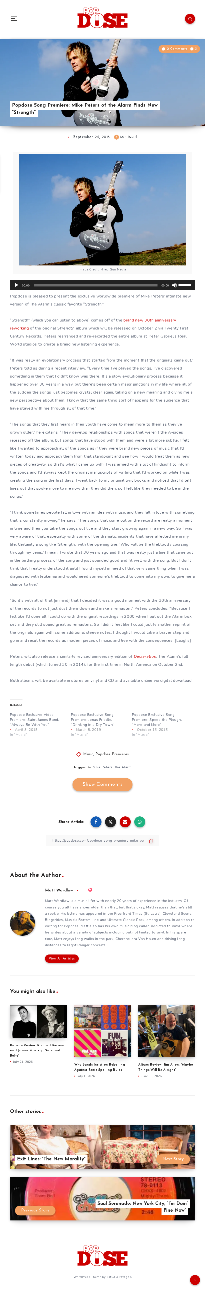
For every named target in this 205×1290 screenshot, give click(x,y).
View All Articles (62, 958)
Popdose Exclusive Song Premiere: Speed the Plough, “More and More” (157, 719)
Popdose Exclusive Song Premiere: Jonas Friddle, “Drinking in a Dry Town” (92, 719)
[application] (102, 285)
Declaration (145, 656)
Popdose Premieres (112, 754)
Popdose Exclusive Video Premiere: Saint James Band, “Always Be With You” (34, 719)
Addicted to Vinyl (165, 926)
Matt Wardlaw (59, 890)
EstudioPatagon (119, 1277)
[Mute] (174, 285)
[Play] (16, 285)
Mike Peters (103, 767)
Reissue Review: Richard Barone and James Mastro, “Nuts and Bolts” (37, 1051)
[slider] (185, 284)
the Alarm (123, 767)
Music (88, 754)
